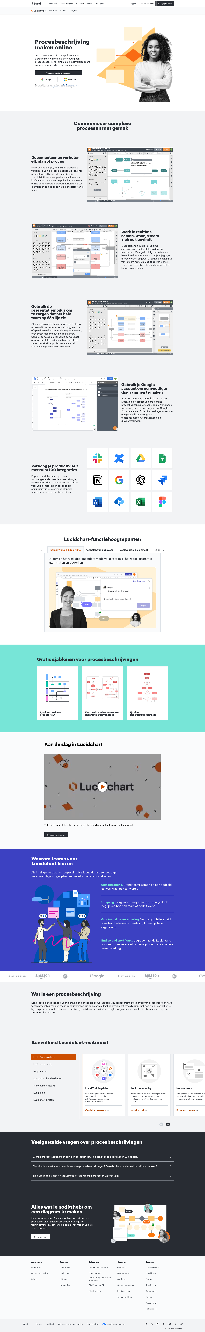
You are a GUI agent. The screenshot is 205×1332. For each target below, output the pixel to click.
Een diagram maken (56, 835)
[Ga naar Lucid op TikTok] (181, 1324)
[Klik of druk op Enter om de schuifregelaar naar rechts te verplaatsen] (164, 549)
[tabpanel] (103, 1085)
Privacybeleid (53, 86)
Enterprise (100, 3)
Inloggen (132, 3)
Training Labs (152, 1285)
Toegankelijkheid (124, 1297)
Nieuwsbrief (151, 1303)
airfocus (63, 1279)
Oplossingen (66, 3)
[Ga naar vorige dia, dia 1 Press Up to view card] (161, 1124)
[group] (102, 597)
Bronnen (79, 3)
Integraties (65, 1285)
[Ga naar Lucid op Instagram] (158, 1324)
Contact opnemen (125, 1285)
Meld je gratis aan (165, 3)
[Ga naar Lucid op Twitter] (152, 1324)
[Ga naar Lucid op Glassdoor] (175, 1324)
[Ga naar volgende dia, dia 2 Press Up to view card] (168, 1124)
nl (27, 1324)
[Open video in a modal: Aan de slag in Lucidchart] (102, 787)
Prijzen (74, 11)
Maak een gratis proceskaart (58, 73)
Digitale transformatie (98, 1267)
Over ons (121, 1267)
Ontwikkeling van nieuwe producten (100, 1279)
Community (151, 1291)
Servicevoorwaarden (70, 85)
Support (149, 1279)
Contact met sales (147, 3)
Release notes (152, 1309)
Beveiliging (151, 1273)
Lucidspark (65, 1267)
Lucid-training (40, 1237)
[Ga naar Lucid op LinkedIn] (146, 1324)
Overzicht (53, 11)
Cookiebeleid (92, 1324)
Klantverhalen (123, 1291)
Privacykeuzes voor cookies (70, 1324)
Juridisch (50, 1324)
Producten (53, 3)
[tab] (65, 549)
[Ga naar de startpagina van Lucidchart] (39, 10)
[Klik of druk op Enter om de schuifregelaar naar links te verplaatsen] (41, 549)
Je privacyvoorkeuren (116, 1324)
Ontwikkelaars (152, 1267)
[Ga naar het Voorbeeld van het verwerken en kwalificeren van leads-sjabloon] (102, 693)
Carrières (121, 1279)
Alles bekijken (95, 1291)
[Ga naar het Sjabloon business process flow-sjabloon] (57, 693)
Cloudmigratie (95, 1273)
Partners (149, 1297)
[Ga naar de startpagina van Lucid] (39, 3)
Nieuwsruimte (123, 1273)
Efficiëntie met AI (96, 1285)
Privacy (39, 1324)
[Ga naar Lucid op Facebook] (164, 1324)
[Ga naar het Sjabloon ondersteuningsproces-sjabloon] (147, 693)
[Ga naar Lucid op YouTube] (169, 1324)
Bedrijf (89, 3)
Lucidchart (65, 1273)
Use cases (63, 11)
